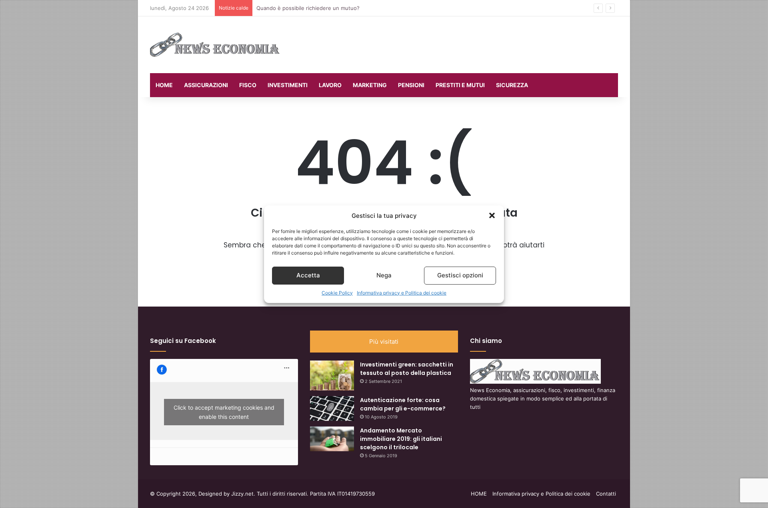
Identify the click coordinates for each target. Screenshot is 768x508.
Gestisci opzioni (460, 275)
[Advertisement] (464, 42)
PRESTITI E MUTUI (460, 85)
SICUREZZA (512, 85)
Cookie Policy (337, 293)
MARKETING (370, 85)
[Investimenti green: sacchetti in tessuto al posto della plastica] (332, 375)
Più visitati (383, 341)
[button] (492, 215)
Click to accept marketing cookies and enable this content (224, 412)
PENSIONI (411, 85)
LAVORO (330, 85)
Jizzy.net (242, 493)
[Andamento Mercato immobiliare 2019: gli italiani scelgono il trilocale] (332, 438)
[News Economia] (215, 44)
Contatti (606, 493)
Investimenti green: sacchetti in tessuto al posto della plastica (406, 369)
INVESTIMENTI (288, 85)
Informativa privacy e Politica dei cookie (401, 293)
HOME (164, 85)
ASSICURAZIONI (206, 85)
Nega (384, 275)
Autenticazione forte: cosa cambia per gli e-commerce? (403, 404)
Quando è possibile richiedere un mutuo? (308, 8)
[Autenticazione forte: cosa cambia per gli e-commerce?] (332, 408)
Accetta (308, 275)
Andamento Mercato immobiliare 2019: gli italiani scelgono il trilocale (401, 438)
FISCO (247, 85)
